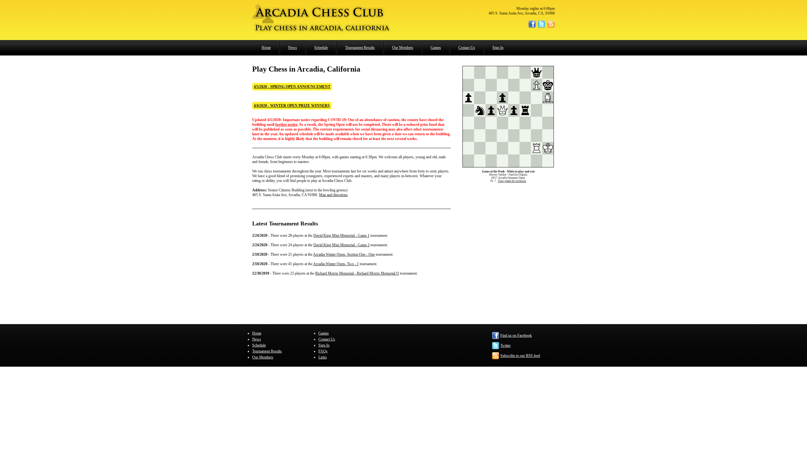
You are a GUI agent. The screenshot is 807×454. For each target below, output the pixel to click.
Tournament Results (360, 47)
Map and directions (333, 195)
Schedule (321, 47)
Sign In (497, 47)
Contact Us (466, 47)
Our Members (402, 47)
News (292, 47)
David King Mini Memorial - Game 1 (341, 235)
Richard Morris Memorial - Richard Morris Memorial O (357, 273)
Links (322, 357)
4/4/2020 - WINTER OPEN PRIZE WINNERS (292, 105)
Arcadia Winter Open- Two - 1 (336, 264)
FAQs (323, 351)
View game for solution (512, 181)
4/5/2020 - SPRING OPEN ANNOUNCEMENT (292, 86)
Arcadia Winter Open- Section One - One (344, 254)
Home (266, 47)
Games (436, 47)
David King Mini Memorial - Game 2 (341, 245)
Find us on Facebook (516, 335)
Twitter (505, 345)
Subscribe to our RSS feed (520, 355)
